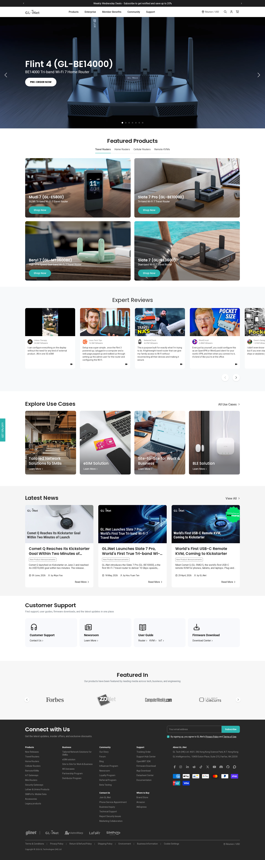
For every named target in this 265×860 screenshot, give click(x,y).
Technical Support (108, 811)
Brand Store (142, 797)
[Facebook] (175, 767)
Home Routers (32, 761)
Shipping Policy (105, 844)
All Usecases (68, 769)
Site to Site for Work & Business (77, 764)
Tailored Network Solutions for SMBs (77, 753)
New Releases (32, 752)
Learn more (90, 640)
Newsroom (104, 770)
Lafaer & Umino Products (37, 789)
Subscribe (230, 729)
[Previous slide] (23, 3)
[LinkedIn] (187, 767)
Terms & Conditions (34, 844)
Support (150, 11)
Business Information (147, 844)
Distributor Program (71, 778)
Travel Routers (32, 756)
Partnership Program (72, 773)
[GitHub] (228, 767)
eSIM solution (68, 759)
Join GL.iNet (105, 797)
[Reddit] (194, 767)
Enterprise (90, 11)
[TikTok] (201, 767)
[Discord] (221, 767)
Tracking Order (143, 752)
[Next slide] (241, 3)
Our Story (104, 752)
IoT (160, 640)
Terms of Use (229, 736)
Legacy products (33, 803)
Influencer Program (108, 766)
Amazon (140, 802)
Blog (101, 761)
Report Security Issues (110, 816)
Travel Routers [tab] (103, 149)
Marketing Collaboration (111, 821)
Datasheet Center (145, 775)
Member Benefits (111, 11)
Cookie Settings (171, 844)
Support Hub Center (146, 756)
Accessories (31, 799)
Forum (102, 756)
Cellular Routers (32, 766)
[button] (122, 122)
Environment (125, 844)
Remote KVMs (32, 770)
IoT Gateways (31, 775)
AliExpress (141, 807)
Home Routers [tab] (122, 149)
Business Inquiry (107, 807)
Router (141, 640)
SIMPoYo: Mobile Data (35, 794)
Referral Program (107, 780)
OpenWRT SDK (143, 761)
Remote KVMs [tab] (162, 149)
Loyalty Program (107, 775)
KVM (152, 640)
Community (133, 11)
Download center (201, 640)
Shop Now (40, 210)
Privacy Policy (212, 736)
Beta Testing (105, 785)
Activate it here (159, 3)
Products (74, 11)
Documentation (144, 780)
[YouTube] (214, 767)
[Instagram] (180, 767)
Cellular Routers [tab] (142, 149)
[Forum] (234, 767)
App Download (143, 770)
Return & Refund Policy (80, 844)
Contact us (35, 640)
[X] (207, 767)
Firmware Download (146, 766)
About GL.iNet (180, 747)
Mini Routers (31, 780)
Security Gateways (34, 785)
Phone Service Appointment (113, 802)
